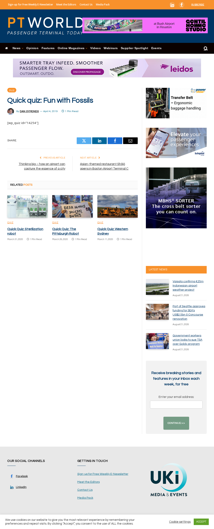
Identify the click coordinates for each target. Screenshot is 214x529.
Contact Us (86, 4)
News (17, 48)
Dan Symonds (29, 111)
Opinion (32, 48)
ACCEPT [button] (201, 521)
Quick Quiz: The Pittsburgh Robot (65, 231)
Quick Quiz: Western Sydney (112, 231)
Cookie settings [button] (180, 521)
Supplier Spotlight (134, 48)
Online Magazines (71, 48)
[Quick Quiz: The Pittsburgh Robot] (72, 206)
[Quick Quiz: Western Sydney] (117, 206)
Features (48, 48)
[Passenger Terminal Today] (48, 26)
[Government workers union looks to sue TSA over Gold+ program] (157, 341)
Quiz (12, 90)
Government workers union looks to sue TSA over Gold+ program (187, 339)
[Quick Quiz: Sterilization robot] (27, 206)
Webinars (111, 48)
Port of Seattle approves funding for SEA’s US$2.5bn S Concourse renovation (189, 312)
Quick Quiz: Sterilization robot (25, 231)
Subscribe (197, 5)
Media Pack (103, 4)
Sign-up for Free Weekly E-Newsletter (30, 4)
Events (156, 48)
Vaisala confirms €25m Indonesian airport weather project (188, 285)
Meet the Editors (66, 4)
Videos (95, 48)
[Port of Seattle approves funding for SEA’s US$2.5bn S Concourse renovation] (157, 312)
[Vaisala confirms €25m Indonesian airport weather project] (157, 287)
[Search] (205, 48)
